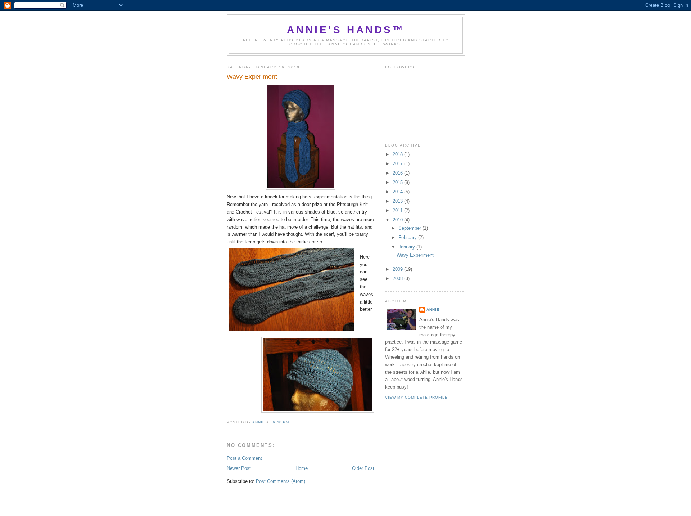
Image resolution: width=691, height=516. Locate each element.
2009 (398, 269)
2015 (398, 182)
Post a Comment (244, 458)
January (407, 247)
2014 (398, 191)
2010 (398, 220)
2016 (398, 173)
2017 (398, 163)
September (410, 228)
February (408, 237)
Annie (432, 309)
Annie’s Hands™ (346, 29)
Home (301, 468)
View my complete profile (416, 397)
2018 (398, 154)
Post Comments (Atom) (280, 481)
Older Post (363, 468)
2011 (398, 210)
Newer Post (239, 468)
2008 (398, 278)
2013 (398, 201)
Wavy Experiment (415, 255)
